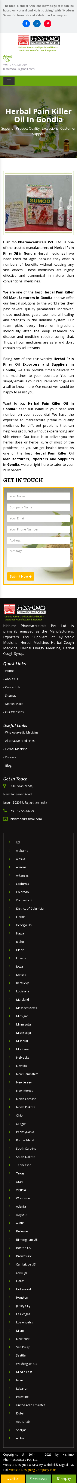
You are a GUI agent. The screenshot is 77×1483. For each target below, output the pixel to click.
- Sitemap (9, 695)
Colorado (22, 892)
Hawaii (20, 933)
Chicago (21, 1273)
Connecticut (24, 900)
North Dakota (25, 1107)
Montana (22, 1049)
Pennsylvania (25, 1132)
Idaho (20, 942)
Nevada (21, 1066)
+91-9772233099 (15, 65)
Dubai (20, 1413)
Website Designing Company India (32, 1470)
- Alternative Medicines (19, 741)
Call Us (14, 1479)
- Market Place (13, 704)
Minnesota (23, 1024)
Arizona (21, 867)
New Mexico (24, 1091)
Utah (19, 1182)
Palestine (22, 1397)
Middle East (24, 1372)
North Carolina (26, 1099)
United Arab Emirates (30, 1405)
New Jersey (24, 1082)
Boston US (23, 1248)
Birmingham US (27, 1239)
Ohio (19, 1115)
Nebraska (22, 1057)
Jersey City (23, 1306)
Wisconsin (23, 1198)
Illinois (20, 950)
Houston (22, 1297)
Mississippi (23, 1033)
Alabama (22, 851)
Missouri (22, 1041)
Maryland (22, 1000)
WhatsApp (39, 1479)
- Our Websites (13, 712)
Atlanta (21, 1206)
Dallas (20, 1281)
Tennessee (23, 1165)
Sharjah (21, 1430)
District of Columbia (30, 908)
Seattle (21, 1355)
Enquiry (65, 1479)
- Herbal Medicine (15, 749)
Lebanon (22, 1388)
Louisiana (22, 991)
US (18, 842)
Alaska (20, 859)
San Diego (23, 1347)
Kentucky (22, 983)
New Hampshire (27, 1074)
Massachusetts (26, 1008)
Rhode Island (25, 1140)
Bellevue (22, 1231)
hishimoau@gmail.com (19, 69)
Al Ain (20, 1438)
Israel (20, 1380)
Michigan (22, 1016)
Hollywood (23, 1289)
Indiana (21, 958)
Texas (20, 1173)
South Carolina (26, 1148)
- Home (8, 671)
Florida (20, 917)
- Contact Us (12, 687)
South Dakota (25, 1157)
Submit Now (19, 576)
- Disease (9, 757)
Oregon (21, 1124)
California (22, 884)
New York (23, 1339)
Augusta (21, 1215)
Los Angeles (24, 1322)
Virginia (21, 1190)
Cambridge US (26, 1264)
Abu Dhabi (23, 1422)
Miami (20, 1331)
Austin (20, 1223)
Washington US (26, 1364)
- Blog (7, 765)
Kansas (21, 975)
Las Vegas (23, 1314)
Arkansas (22, 875)
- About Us (10, 679)
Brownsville (24, 1256)
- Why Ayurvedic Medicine (20, 732)
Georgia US (24, 925)
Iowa (19, 966)
